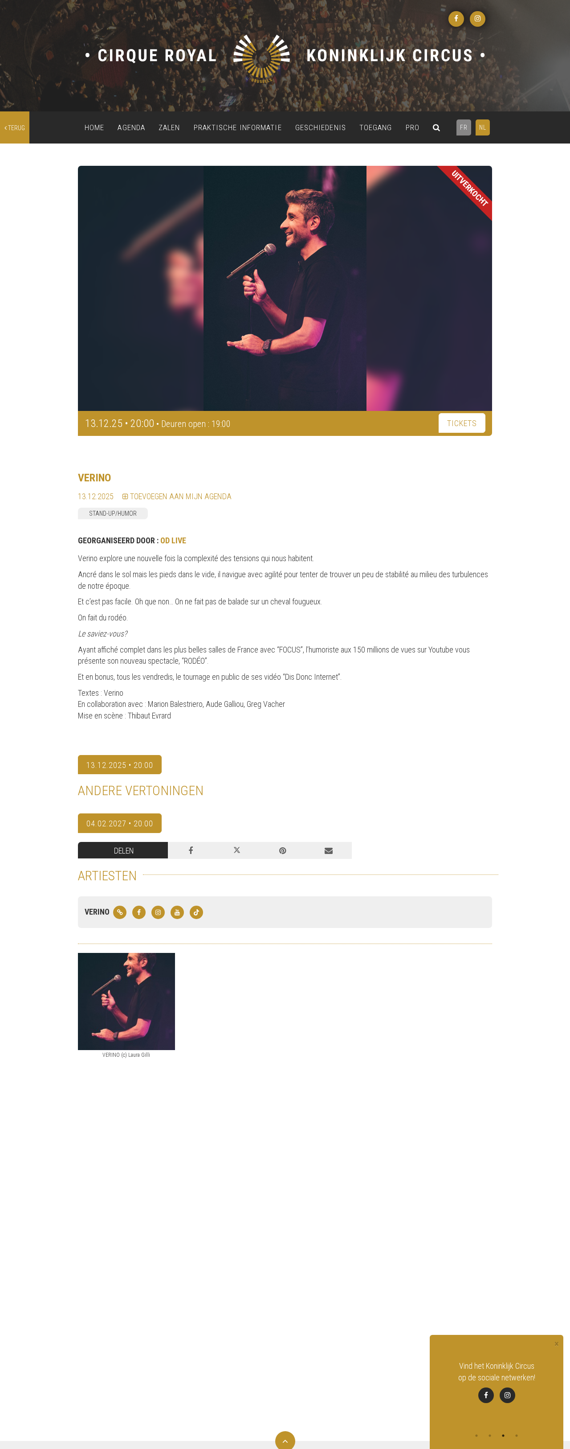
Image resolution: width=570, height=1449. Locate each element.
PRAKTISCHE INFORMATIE (238, 127)
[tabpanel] (496, 1381)
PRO (412, 127)
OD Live (173, 540)
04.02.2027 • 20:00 (119, 823)
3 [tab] (503, 1435)
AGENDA (131, 127)
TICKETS (462, 423)
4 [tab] (516, 1435)
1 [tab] (476, 1435)
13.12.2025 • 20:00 (119, 765)
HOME (94, 127)
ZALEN (169, 127)
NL (482, 127)
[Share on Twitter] (237, 850)
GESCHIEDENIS (320, 127)
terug (16, 127)
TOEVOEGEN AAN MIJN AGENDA (180, 496)
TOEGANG (375, 127)
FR (464, 127)
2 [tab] (489, 1435)
